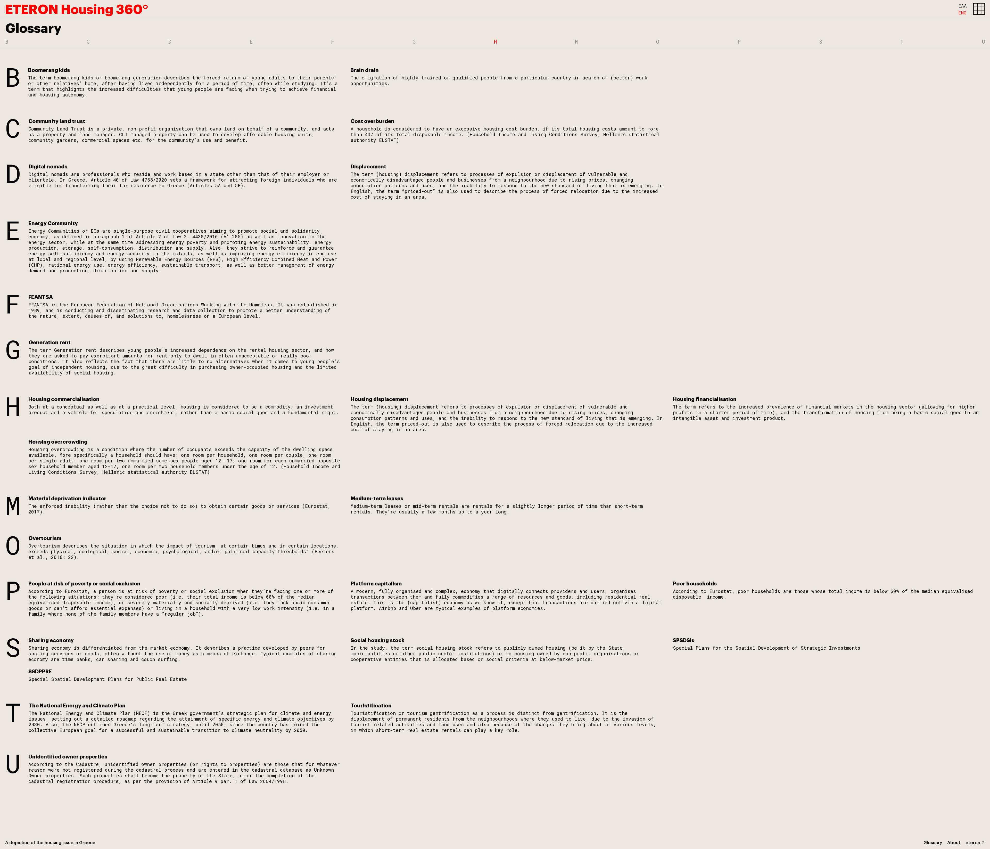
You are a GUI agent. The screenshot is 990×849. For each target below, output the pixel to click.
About (953, 842)
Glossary (932, 842)
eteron (973, 842)
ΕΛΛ (962, 6)
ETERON (76, 8)
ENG (962, 13)
